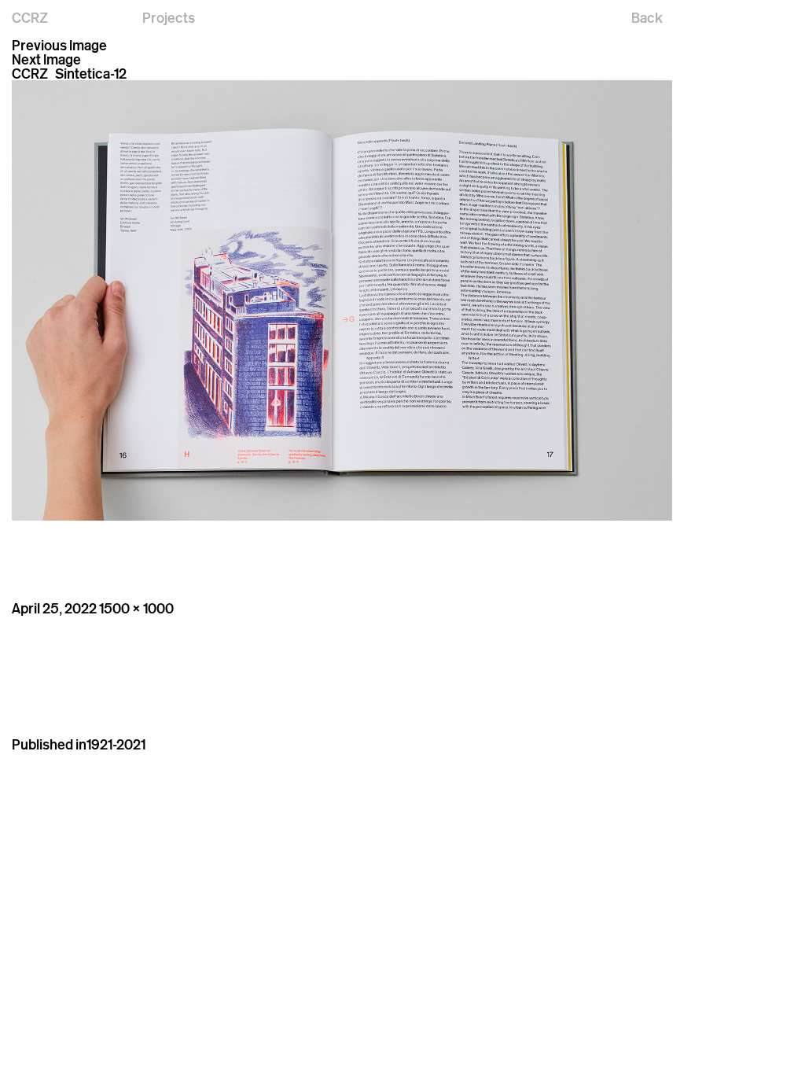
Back (647, 17)
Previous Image (59, 44)
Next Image (46, 59)
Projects (168, 17)
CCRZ (30, 17)
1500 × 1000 (136, 608)
